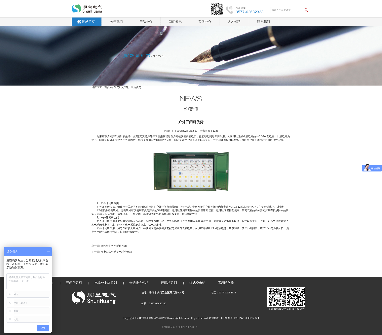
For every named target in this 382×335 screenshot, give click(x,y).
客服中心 (204, 21)
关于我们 (116, 21)
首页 (107, 87)
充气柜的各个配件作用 (114, 245)
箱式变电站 (197, 282)
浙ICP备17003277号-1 (246, 317)
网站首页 (88, 21)
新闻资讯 (175, 21)
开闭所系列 (74, 282)
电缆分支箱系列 (106, 282)
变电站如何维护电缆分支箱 (116, 251)
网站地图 (214, 317)
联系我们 (263, 21)
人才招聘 (234, 21)
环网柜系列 (169, 282)
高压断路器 (226, 282)
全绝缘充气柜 (138, 282)
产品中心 (145, 21)
